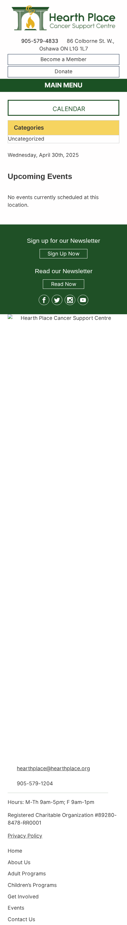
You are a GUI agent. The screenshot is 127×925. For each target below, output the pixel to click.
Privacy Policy (25, 836)
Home (15, 851)
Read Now (59, 285)
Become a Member (63, 59)
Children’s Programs (32, 885)
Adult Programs (27, 874)
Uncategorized (26, 139)
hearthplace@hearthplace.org (53, 768)
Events (16, 908)
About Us (19, 862)
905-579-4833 (39, 41)
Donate (63, 72)
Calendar (69, 108)
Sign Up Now (63, 253)
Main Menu (63, 85)
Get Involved (23, 896)
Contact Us (21, 919)
